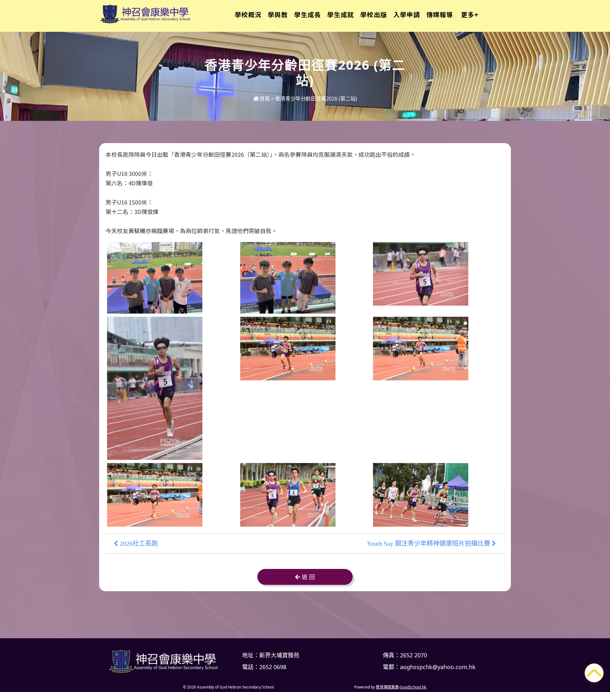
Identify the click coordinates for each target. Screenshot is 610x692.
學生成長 (307, 14)
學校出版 (373, 14)
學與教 (278, 14)
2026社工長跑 (138, 543)
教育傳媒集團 (387, 687)
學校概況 (248, 14)
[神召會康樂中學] (165, 661)
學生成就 (340, 14)
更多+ (469, 14)
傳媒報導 (439, 14)
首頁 (265, 98)
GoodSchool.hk (413, 687)
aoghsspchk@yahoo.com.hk (438, 667)
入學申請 (406, 14)
